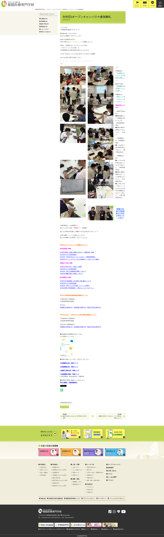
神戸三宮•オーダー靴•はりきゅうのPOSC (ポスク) (52, 529)
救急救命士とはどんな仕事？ (59, 485)
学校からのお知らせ (46, 31)
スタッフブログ (45, 29)
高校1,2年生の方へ (91, 467)
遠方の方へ (90, 469)
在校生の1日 (90, 489)
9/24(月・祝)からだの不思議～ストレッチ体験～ (75, 285)
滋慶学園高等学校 (119, 529)
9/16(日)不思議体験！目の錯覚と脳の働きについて (75, 281)
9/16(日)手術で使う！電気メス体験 (71, 266)
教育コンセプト (44, 469)
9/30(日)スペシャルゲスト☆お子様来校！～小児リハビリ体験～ (80, 259)
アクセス (111, 480)
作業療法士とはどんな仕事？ (59, 469)
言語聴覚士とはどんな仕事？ (59, 475)
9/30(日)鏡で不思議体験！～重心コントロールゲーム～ (77, 288)
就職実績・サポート (78, 481)
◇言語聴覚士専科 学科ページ (69, 374)
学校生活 (90, 484)
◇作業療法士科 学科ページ (69, 363)
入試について (76, 467)
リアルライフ (90, 487)
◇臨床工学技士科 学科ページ (69, 370)
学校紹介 (43, 464)
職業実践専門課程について (73, 498)
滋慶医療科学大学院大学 (74, 529)
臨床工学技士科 (45, 24)
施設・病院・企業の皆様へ (93, 480)
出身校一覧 (90, 492)
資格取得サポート (77, 484)
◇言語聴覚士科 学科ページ (69, 367)
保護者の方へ (90, 475)
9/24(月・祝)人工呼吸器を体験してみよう (73, 271)
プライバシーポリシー (89, 498)
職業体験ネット (96, 529)
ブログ (110, 474)
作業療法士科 (44, 18)
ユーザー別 (90, 464)
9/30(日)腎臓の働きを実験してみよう (71, 273)
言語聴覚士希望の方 (80, 307)
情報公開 (43, 498)
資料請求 (111, 467)
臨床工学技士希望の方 (94, 307)
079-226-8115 (55, 517)
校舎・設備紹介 (44, 472)
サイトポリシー (102, 498)
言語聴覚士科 (44, 21)
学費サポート (76, 475)
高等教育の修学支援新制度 (55, 498)
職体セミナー (86, 529)
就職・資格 (76, 479)
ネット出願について (78, 469)
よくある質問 (112, 477)
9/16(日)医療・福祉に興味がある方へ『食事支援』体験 (77, 252)
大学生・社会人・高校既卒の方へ (95, 472)
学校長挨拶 (43, 475)
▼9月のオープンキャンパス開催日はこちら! (73, 245)
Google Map (65, 515)
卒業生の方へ (90, 477)
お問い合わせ (112, 471)
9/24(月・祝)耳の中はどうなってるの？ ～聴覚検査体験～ (78, 257)
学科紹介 (55, 464)
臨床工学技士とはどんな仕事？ (60, 480)
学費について (76, 472)
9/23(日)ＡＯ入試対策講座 (68, 254)
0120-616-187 (46, 517)
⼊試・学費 (76, 464)
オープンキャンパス (114, 464)
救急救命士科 (44, 26)
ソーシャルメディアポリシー (117, 498)
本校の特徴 (43, 467)
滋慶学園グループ (107, 529)
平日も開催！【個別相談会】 (69, 382)
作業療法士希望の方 (66, 307)
